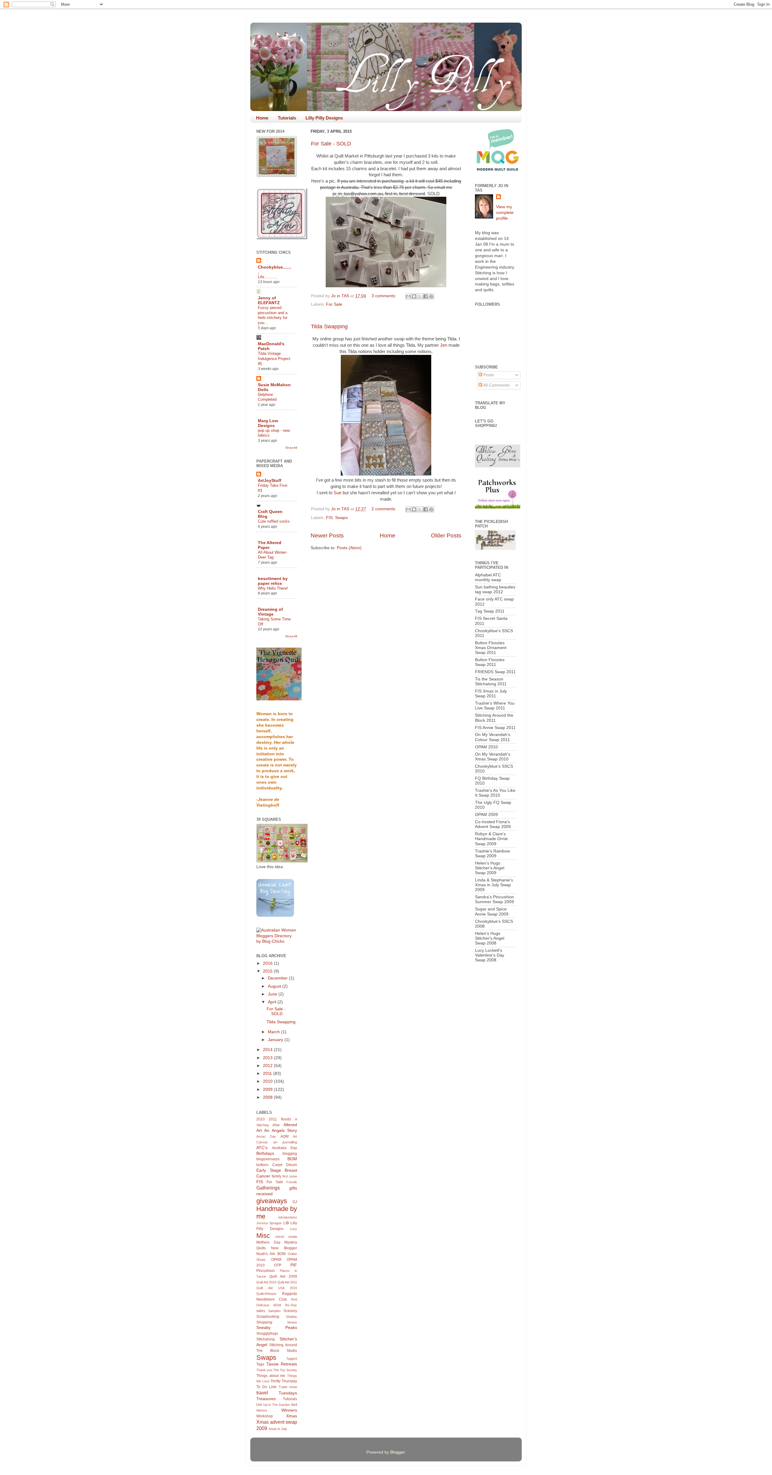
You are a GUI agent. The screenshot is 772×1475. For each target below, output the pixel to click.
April (272, 1002)
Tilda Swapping (329, 326)
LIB (286, 1223)
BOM (292, 1159)
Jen (443, 345)
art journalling (285, 1142)
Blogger (397, 1452)
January (276, 1039)
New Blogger (284, 1248)
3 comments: (384, 296)
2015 (268, 971)
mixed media (286, 1236)
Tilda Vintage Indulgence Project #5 (274, 358)
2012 (268, 1065)
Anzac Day (266, 1136)
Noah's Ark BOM (271, 1254)
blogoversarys (268, 1159)
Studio (291, 1351)
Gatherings (268, 1187)
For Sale (334, 304)
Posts (488, 375)
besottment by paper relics (273, 581)
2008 (268, 1097)
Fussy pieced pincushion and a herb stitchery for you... (272, 315)
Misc (263, 1235)
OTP (277, 1265)
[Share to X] (420, 296)
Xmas (291, 1416)
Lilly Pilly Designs (324, 117)
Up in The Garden (276, 1405)
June (273, 994)
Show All (291, 447)
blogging (290, 1154)
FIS (329, 517)
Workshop (264, 1416)
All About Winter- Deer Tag (272, 555)
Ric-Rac (291, 1305)
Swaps (341, 517)
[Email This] (408, 296)
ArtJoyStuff (269, 480)
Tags (260, 1364)
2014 (268, 1049)
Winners (289, 1410)
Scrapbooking (267, 1316)
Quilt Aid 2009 (283, 1276)
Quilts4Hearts (266, 1293)
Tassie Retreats (281, 1364)
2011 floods (280, 1119)
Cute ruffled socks (274, 521)
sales (260, 1311)
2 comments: (384, 509)
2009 (268, 1089)
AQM (284, 1136)
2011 (268, 1073)
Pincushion (265, 1271)
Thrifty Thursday (284, 1381)
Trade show (288, 1387)
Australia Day (284, 1148)
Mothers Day (268, 1242)
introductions (287, 1217)
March (274, 1032)
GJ (295, 1202)
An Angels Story (280, 1130)
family (276, 1176)
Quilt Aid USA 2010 (276, 1288)
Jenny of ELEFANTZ (269, 300)
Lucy (293, 1229)
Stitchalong (265, 1339)
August (275, 986)
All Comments (496, 385)
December (278, 978)
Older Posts (446, 535)
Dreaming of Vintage (270, 611)
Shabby (291, 1316)
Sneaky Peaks (276, 1327)
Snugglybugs (267, 1333)
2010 (268, 1081)
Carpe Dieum (284, 1165)
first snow (290, 1176)
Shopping (264, 1322)
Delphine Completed (267, 397)
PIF (293, 1265)
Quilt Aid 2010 (266, 1282)
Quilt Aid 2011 (287, 1282)
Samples (274, 1311)
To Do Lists (266, 1387)
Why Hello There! (273, 588)
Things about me (270, 1376)
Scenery (290, 1311)
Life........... (267, 277)
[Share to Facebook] (425, 296)
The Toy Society (285, 1370)
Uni (259, 1405)
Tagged (291, 1358)
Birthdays (265, 1153)
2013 (268, 1058)
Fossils (291, 1182)
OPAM (276, 1259)
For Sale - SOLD (331, 144)
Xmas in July (277, 1429)
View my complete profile (505, 213)
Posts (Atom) (349, 548)
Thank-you (264, 1370)
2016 (268, 963)
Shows (292, 1322)
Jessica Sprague (269, 1223)
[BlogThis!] (414, 296)
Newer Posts (327, 535)
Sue (337, 492)
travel (262, 1392)
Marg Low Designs (268, 423)
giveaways (271, 1201)
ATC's (261, 1147)
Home (262, 117)
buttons (262, 1165)
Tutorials (287, 117)
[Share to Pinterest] (431, 296)
